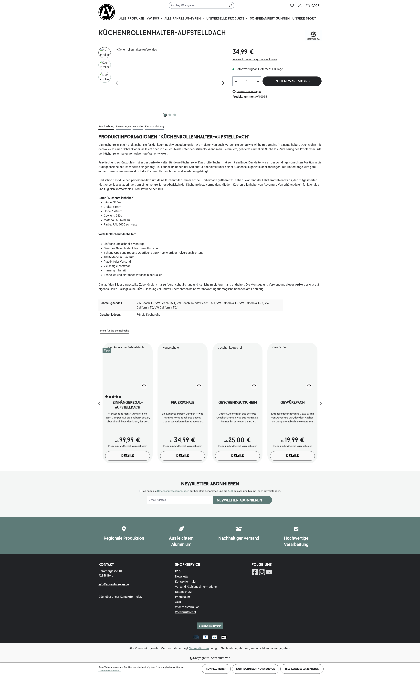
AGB (230, 491)
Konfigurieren (216, 669)
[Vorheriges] (116, 82)
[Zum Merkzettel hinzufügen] (144, 386)
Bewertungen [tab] (123, 126)
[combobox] (198, 5)
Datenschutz (183, 591)
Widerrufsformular (187, 607)
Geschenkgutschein (237, 403)
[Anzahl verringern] (235, 81)
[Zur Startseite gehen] (106, 12)
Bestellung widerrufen (210, 625)
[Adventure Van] (313, 35)
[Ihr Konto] (300, 5)
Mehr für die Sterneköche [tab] (114, 330)
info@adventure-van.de (113, 584)
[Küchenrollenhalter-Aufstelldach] (170, 82)
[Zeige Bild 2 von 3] (169, 115)
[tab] (106, 127)
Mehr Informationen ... (109, 670)
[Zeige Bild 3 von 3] (174, 115)
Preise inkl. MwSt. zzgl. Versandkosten (254, 59)
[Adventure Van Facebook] (255, 572)
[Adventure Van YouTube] (269, 572)
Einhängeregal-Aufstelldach (128, 405)
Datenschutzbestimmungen (173, 491)
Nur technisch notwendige (255, 669)
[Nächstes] (223, 82)
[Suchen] (230, 5)
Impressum (182, 597)
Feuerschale (182, 403)
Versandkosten (199, 648)
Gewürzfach (292, 403)
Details (127, 456)
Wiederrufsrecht (185, 612)
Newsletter (182, 576)
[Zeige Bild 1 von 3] (165, 115)
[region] (162, 82)
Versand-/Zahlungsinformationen (196, 586)
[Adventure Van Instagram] (262, 572)
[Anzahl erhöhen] (257, 81)
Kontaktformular (130, 596)
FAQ (177, 571)
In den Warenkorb (292, 81)
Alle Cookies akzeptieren (302, 669)
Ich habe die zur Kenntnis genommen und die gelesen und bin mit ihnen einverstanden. (212, 491)
